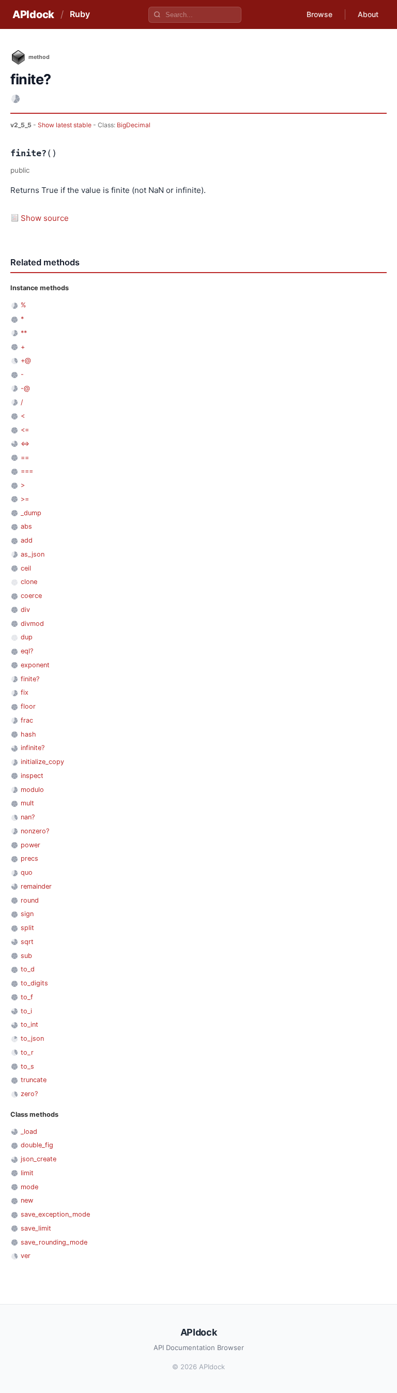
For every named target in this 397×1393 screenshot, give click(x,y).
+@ (26, 360)
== (25, 457)
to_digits (34, 983)
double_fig (37, 1145)
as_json (32, 554)
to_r (27, 1052)
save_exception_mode (55, 1214)
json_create (38, 1159)
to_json (32, 1038)
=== (27, 471)
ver (25, 1256)
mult (27, 803)
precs (29, 858)
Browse (319, 14)
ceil (26, 568)
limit (27, 1173)
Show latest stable (65, 125)
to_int (29, 1024)
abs (26, 526)
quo (27, 872)
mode (29, 1187)
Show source (45, 218)
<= (25, 429)
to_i (26, 1011)
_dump (31, 513)
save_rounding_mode (54, 1242)
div (25, 609)
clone (29, 582)
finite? (30, 679)
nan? (28, 817)
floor (28, 706)
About (368, 14)
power (30, 845)
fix (24, 692)
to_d (28, 969)
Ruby (80, 14)
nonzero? (35, 831)
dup (27, 637)
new (27, 1200)
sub (26, 956)
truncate (34, 1080)
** (24, 333)
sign (27, 914)
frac (27, 720)
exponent (35, 665)
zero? (29, 1094)
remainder (36, 886)
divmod (32, 623)
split (27, 928)
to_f (27, 997)
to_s (27, 1066)
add (27, 540)
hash (28, 734)
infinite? (32, 748)
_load (29, 1131)
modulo (32, 789)
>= (25, 499)
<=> (25, 443)
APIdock (33, 14)
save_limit (36, 1228)
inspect (32, 776)
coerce (31, 596)
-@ (25, 388)
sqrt (27, 942)
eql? (27, 651)
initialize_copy (42, 762)
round (30, 900)
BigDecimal (133, 125)
